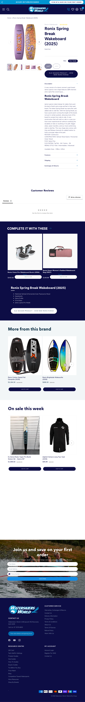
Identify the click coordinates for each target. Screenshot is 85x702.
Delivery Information (51, 616)
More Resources (13, 679)
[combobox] (9, 574)
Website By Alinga (71, 696)
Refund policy (49, 630)
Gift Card (11, 650)
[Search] (8, 10)
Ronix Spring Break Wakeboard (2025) (25, 18)
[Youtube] (14, 640)
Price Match (12, 671)
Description (48, 84)
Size (69, 61)
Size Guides (12, 659)
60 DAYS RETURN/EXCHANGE (27, 2)
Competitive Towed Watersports (18, 676)
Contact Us (48, 613)
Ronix (46, 25)
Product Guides (13, 656)
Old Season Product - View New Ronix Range (61, 74)
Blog (9, 674)
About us (48, 625)
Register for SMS (50, 653)
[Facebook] (9, 640)
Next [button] (39, 42)
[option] (24, 42)
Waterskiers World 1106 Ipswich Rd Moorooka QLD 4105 (23, 623)
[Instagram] (19, 640)
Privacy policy (49, 619)
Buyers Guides (13, 665)
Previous (2, 2)
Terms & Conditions (51, 622)
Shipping (47, 160)
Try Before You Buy (14, 668)
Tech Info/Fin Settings (15, 653)
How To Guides (13, 662)
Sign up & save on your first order (66, 2)
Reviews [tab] (6, 201)
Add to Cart (28, 277)
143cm (56, 66)
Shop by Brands (13, 682)
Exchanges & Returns (52, 166)
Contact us (48, 656)
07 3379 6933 (18, 627)
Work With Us (49, 633)
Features (47, 155)
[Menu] (3, 9)
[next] (71, 364)
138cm (48, 66)
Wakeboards (53, 25)
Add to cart (25, 389)
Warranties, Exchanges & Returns (55, 610)
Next (52, 2)
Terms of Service (50, 628)
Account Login (49, 650)
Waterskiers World (61, 696)
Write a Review (76, 197)
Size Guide (72, 61)
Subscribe (42, 579)
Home (9, 18)
